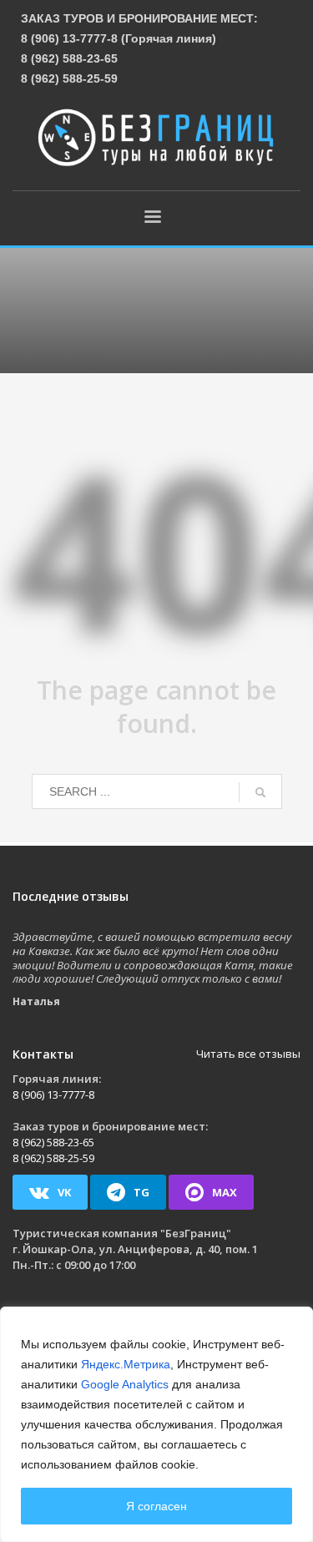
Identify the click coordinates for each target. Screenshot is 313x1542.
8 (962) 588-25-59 (69, 78)
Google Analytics (125, 1384)
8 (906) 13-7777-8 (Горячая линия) (118, 38)
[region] (156, 1424)
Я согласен (156, 1506)
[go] (260, 792)
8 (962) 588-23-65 (69, 58)
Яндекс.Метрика (125, 1364)
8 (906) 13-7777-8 (53, 1094)
